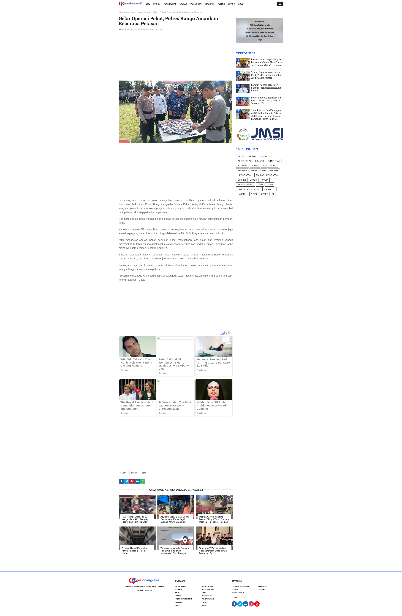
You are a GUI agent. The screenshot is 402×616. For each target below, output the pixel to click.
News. (254, 194)
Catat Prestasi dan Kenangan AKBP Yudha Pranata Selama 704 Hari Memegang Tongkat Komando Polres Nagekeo (266, 114)
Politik (221, 4)
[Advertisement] (176, 55)
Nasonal (242, 194)
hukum (264, 180)
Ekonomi (242, 170)
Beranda (123, 12)
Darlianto (269, 189)
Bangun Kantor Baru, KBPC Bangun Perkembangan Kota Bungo (266, 88)
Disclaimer (262, 586)
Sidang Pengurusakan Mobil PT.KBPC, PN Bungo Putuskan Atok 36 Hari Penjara (266, 75)
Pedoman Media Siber (240, 586)
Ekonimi (242, 180)
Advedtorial (269, 166)
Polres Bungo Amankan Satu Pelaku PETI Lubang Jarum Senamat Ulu (266, 100)
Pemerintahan (258, 170)
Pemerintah (196, 4)
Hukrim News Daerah (249, 189)
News (147, 4)
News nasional (246, 185)
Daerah (123, 473)
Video (240, 4)
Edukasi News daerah (267, 175)
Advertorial (170, 4)
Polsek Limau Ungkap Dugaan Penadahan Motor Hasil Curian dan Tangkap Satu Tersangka (267, 62)
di (273, 194)
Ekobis (231, 4)
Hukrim (156, 4)
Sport (264, 194)
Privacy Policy (238, 592)
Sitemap (261, 589)
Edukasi (183, 4)
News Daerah (245, 175)
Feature (274, 170)
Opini (260, 185)
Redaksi (235, 589)
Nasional (210, 4)
